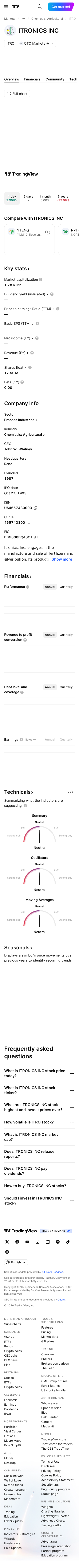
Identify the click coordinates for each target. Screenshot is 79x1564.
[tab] (50, 587)
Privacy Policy (51, 1470)
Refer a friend (13, 1485)
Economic (10, 1400)
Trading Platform (52, 1525)
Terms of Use (50, 1461)
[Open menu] (6, 7)
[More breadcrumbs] (23, 19)
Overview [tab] (11, 79)
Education (11, 1516)
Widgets (47, 1506)
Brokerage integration (56, 1546)
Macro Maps (12, 1440)
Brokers (46, 1359)
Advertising (49, 1541)
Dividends (11, 1409)
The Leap (47, 1368)
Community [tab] (55, 79)
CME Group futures (54, 1381)
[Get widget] (70, 792)
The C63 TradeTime (55, 1448)
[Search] (40, 7)
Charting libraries (53, 1511)
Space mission (51, 1408)
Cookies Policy (51, 1475)
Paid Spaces (12, 1548)
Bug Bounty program (55, 1489)
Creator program (15, 1489)
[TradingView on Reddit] (7, 1252)
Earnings (10, 1404)
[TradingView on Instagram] (37, 1242)
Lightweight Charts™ (55, 1516)
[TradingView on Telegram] (58, 1242)
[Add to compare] (47, 232)
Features (47, 1327)
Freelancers (12, 1543)
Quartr (61, 1299)
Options (9, 1436)
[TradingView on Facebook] (17, 1242)
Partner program (52, 1550)
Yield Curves (12, 1431)
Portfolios (10, 1426)
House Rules (12, 1494)
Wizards (9, 1538)
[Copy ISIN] (35, 508)
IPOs (7, 1413)
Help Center (49, 1417)
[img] (48, 43)
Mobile (8, 1458)
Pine (7, 1364)
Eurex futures (50, 1385)
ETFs (7, 1341)
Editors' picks (13, 1521)
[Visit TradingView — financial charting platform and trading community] (21, 174)
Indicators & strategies (19, 1534)
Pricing (46, 1332)
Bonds (8, 1346)
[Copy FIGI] (36, 537)
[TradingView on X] (7, 1242)
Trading (9, 1512)
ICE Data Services (52, 1271)
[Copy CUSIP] (29, 523)
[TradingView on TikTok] (68, 1242)
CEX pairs (10, 1355)
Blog (44, 1412)
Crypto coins (13, 1351)
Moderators (12, 1499)
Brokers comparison (55, 1363)
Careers (46, 1421)
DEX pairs (10, 1360)
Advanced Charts (53, 1520)
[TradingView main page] (16, 7)
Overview (47, 1354)
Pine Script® (12, 1445)
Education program (54, 1555)
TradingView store (53, 1439)
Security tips (50, 1484)
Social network (14, 1475)
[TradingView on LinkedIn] (48, 1242)
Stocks (9, 1337)
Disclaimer (48, 1466)
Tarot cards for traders (56, 1444)
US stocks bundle (53, 1390)
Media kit (47, 1426)
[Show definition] (41, 279)
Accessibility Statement (57, 1480)
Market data (49, 1336)
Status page (49, 1493)
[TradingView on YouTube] (27, 1242)
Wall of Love (12, 1480)
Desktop (10, 1462)
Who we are (49, 1403)
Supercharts (12, 1324)
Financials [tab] (32, 79)
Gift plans (47, 1341)
